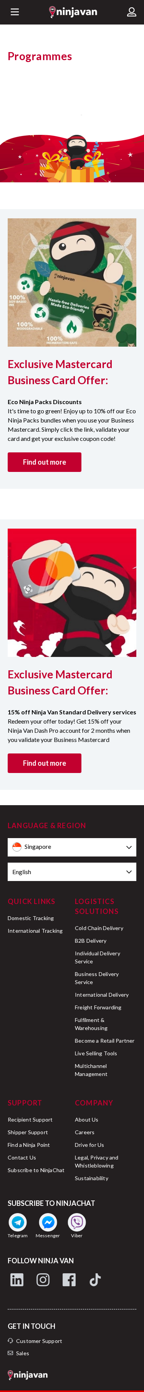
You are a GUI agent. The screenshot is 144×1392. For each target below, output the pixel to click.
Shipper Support (28, 1132)
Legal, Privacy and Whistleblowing (97, 1161)
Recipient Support (30, 1119)
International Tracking (35, 930)
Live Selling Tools (96, 1053)
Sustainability (91, 1178)
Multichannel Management (91, 1070)
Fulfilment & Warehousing (91, 1024)
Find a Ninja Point (29, 1144)
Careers (84, 1132)
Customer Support (39, 1341)
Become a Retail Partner (105, 1040)
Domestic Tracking (31, 918)
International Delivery (102, 994)
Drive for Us (89, 1144)
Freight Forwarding (98, 1007)
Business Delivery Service (97, 978)
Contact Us (22, 1157)
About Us (87, 1119)
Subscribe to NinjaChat (36, 1170)
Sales (22, 1353)
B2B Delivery (90, 940)
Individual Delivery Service (97, 957)
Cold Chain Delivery (99, 928)
